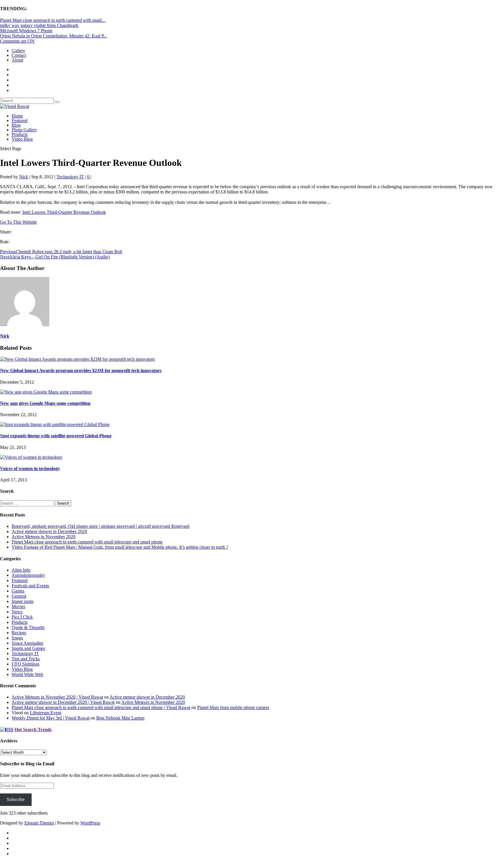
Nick (23, 176)
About (17, 59)
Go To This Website (18, 222)
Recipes (19, 632)
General (19, 596)
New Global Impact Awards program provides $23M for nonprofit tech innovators (80, 370)
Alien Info (21, 570)
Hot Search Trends (33, 729)
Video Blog (22, 139)
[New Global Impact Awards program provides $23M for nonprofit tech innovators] (77, 359)
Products (20, 134)
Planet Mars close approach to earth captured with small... (52, 20)
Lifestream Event (45, 712)
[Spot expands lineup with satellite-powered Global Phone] (55, 424)
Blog (16, 125)
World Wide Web (27, 674)
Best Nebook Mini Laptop (120, 717)
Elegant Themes (39, 822)
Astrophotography (28, 575)
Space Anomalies (27, 643)
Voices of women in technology (30, 468)
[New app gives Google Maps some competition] (46, 391)
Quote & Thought (28, 627)
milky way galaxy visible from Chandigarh (39, 25)
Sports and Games (28, 648)
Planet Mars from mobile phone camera (233, 707)
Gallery (18, 50)
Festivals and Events (30, 585)
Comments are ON (17, 41)
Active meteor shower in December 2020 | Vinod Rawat (63, 702)
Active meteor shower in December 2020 (49, 531)
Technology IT (70, 176)
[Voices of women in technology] (31, 457)
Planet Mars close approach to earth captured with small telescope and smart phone (87, 541)
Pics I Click (22, 617)
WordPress (90, 822)
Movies (18, 606)
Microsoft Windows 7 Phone (26, 30)
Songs (17, 637)
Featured (20, 120)
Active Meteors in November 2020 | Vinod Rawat (57, 697)
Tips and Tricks (26, 658)
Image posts (22, 601)
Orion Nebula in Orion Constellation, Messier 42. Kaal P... (53, 35)
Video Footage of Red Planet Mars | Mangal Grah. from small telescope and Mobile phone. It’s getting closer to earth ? (120, 547)
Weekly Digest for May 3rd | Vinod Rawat (50, 717)
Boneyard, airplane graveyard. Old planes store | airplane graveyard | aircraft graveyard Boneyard (100, 526)
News (17, 611)
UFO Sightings (25, 663)
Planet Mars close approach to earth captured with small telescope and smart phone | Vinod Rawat (101, 707)
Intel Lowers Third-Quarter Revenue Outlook (64, 212)
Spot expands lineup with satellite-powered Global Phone (56, 435)
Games (18, 590)
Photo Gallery (24, 129)
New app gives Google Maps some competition (45, 403)
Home (17, 115)
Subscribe (16, 799)
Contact (19, 55)
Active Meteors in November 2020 (43, 536)
